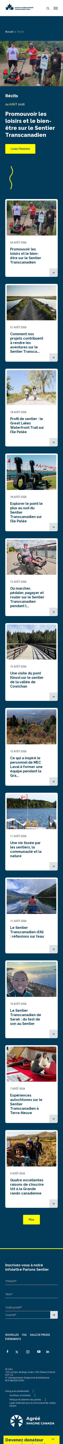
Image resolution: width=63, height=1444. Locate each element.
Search (48, 8)
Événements (13, 1339)
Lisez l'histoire (20, 149)
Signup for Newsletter (54, 1315)
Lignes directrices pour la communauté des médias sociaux (32, 1404)
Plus (31, 1219)
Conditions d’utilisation (20, 1395)
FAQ (24, 1334)
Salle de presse (40, 1334)
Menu (56, 8)
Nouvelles (12, 1334)
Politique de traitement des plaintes (25, 1399)
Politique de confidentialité (17, 1391)
